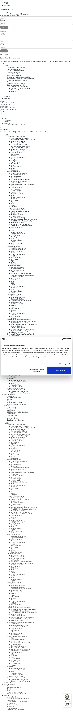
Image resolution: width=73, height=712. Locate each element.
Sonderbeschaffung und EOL (16, 85)
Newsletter (7, 5)
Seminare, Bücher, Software (16, 83)
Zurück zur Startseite (6, 54)
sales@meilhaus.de (10, 109)
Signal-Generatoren (13, 72)
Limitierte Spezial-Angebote (19, 86)
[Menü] (70, 694)
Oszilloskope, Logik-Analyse (16, 67)
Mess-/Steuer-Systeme (14, 75)
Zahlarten (7, 123)
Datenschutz (7, 120)
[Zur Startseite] (2, 20)
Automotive (10, 82)
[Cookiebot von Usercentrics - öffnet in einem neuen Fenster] (63, 339)
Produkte (6, 66)
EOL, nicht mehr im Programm (20, 88)
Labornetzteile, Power (14, 74)
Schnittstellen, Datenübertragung (17, 80)
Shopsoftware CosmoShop (39, 132)
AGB (5, 118)
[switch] (67, 705)
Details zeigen (63, 363)
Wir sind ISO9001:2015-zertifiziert (14, 125)
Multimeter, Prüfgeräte (14, 69)
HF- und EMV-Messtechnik (15, 70)
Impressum (7, 117)
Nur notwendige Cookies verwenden (36, 370)
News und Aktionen (17, 90)
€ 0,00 (6, 12)
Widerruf (6, 121)
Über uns (13, 91)
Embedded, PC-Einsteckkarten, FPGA (19, 77)
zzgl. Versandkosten (22, 132)
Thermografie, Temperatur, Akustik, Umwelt (20, 78)
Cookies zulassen (59, 370)
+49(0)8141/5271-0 (6, 38)
